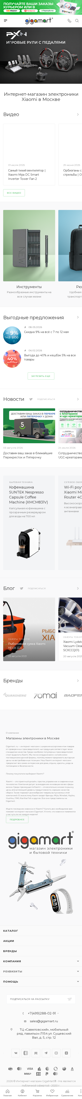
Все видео (78, 114)
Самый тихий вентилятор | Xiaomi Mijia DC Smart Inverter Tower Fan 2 (27, 175)
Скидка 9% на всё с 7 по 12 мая (46, 332)
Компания (12, 961)
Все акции (78, 317)
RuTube (36, 1053)
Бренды (10, 951)
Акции (8, 940)
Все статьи (78, 588)
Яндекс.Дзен (66, 1053)
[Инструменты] (29, 245)
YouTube (56, 1053)
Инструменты (29, 287)
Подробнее (17, 819)
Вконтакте (15, 1053)
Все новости (78, 399)
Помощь (10, 981)
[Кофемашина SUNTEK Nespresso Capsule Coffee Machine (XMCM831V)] (29, 541)
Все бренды (78, 680)
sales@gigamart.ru (44, 1021)
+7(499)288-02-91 (42, 1013)
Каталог (10, 930)
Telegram (46, 1053)
